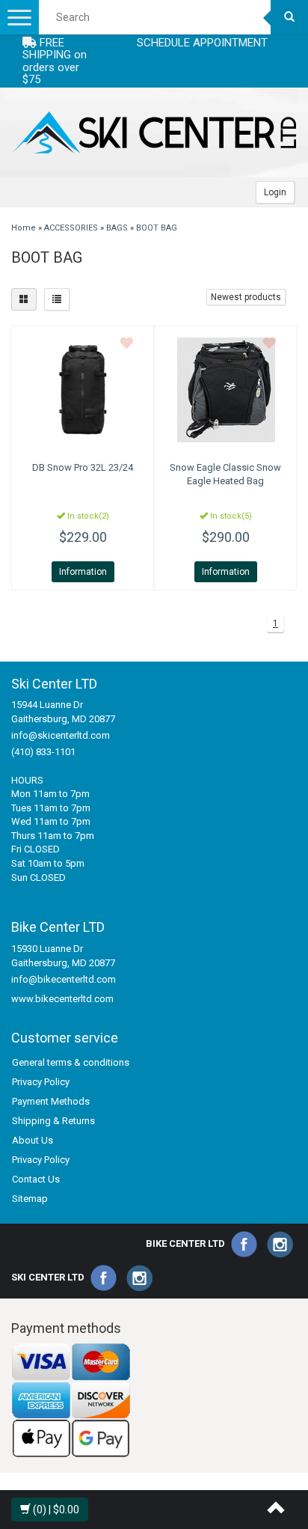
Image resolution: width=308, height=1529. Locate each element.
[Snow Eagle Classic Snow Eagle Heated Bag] (225, 390)
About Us (32, 1140)
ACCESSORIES (71, 228)
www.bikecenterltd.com (62, 998)
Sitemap (30, 1198)
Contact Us (36, 1179)
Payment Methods (51, 1101)
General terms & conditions (70, 1062)
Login (275, 192)
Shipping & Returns (53, 1120)
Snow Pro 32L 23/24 (82, 467)
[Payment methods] (71, 1400)
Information (83, 572)
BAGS (117, 228)
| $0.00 (56, 1510)
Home (23, 228)
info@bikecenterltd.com (63, 979)
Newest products (246, 297)
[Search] (289, 17)
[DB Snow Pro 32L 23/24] (82, 390)
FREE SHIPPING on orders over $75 (54, 61)
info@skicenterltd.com (60, 735)
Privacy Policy (41, 1081)
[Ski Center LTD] (154, 132)
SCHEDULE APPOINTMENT (202, 42)
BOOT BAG (156, 228)
